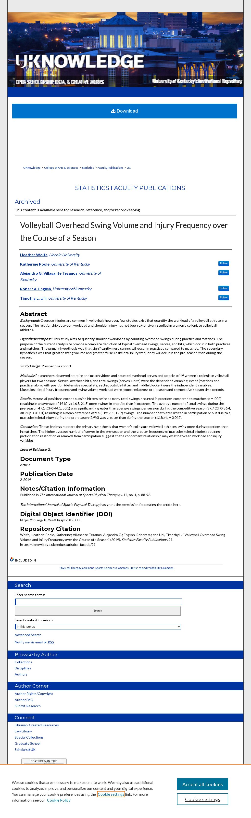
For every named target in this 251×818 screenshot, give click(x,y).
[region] (125, 791)
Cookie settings (111, 794)
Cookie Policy (59, 800)
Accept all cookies (202, 784)
